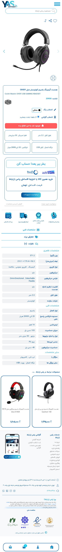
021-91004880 (51, 491)
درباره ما (57, 442)
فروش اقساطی (55, 457)
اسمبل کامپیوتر (55, 469)
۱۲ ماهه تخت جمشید (28, 117)
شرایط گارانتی (36, 439)
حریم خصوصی (55, 454)
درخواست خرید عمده (49, 204)
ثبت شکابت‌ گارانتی (34, 442)
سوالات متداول (55, 451)
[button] (5, 53)
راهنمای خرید (55, 448)
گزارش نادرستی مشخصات (14, 204)
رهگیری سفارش (55, 463)
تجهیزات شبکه (48, 504)
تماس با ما (56, 445)
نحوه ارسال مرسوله (53, 466)
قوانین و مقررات (55, 460)
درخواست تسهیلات (31, 194)
